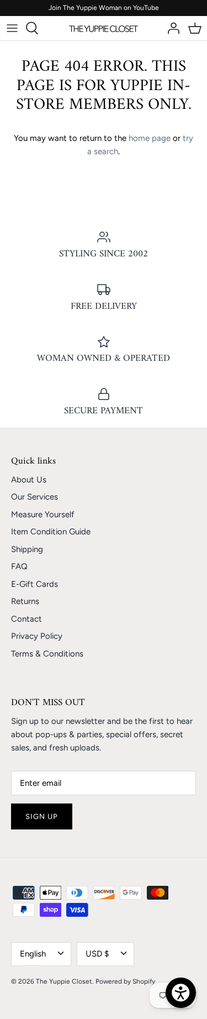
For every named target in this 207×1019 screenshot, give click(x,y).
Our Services (34, 497)
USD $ (97, 954)
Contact (26, 619)
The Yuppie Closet (64, 981)
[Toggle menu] (12, 28)
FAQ (19, 566)
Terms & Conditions (47, 654)
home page (150, 138)
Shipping (27, 549)
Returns (25, 601)
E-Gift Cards (34, 584)
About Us (28, 480)
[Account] (170, 28)
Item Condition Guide (51, 532)
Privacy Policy (36, 636)
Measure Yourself (43, 514)
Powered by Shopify (125, 981)
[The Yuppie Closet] (103, 28)
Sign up (41, 816)
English (33, 954)
